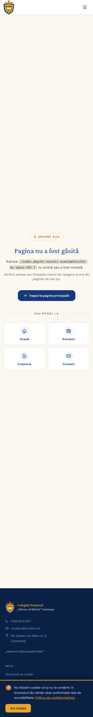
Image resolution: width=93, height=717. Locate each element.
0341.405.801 (21, 621)
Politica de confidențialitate (55, 698)
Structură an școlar (19, 674)
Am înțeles (18, 708)
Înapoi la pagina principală (49, 296)
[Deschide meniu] (84, 7)
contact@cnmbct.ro (25, 628)
